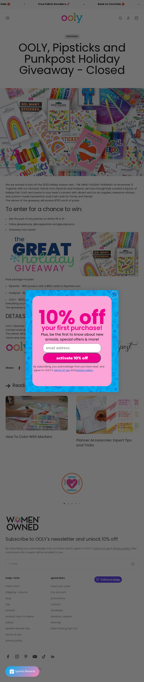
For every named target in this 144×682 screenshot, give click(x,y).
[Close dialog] (114, 295)
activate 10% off (72, 358)
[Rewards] (22, 671)
